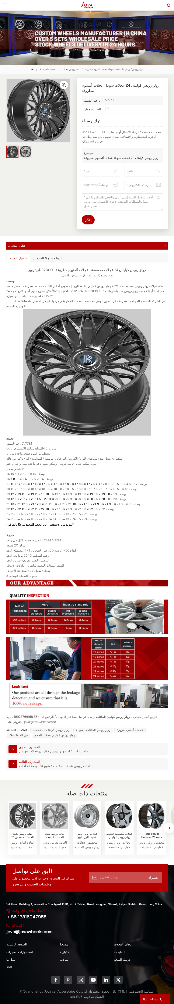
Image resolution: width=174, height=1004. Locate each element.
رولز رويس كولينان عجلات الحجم (54, 735)
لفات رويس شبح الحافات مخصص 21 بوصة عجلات (22, 835)
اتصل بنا (11, 960)
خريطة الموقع (122, 960)
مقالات (64, 960)
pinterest (68, 980)
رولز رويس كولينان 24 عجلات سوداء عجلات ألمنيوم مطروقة (121, 158)
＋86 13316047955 (26, 916)
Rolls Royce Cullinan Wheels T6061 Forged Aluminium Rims (151, 835)
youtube (93, 980)
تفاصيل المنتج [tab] (19, 258)
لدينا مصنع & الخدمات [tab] (47, 258)
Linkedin (106, 980)
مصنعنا (64, 944)
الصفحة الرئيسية (16, 944)
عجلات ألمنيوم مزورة (130, 730)
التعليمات (119, 952)
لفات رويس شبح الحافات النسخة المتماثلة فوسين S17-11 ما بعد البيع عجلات (55, 835)
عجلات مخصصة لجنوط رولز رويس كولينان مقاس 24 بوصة (119, 835)
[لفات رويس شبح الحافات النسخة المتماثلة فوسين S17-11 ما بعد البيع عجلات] (55, 816)
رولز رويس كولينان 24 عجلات (51, 730)
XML (9, 967)
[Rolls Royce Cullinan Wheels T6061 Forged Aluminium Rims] (151, 816)
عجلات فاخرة (49, 69)
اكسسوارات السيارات (19, 952)
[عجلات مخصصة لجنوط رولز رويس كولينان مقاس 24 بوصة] (119, 816)
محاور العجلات (123, 944)
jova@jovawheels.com (29, 931)
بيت (36, 69)
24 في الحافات (18, 735)
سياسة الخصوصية (141, 991)
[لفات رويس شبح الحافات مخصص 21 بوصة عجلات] (22, 816)
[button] (169, 828)
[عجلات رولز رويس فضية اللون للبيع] (87, 816)
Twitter (118, 980)
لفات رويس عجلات (71, 69)
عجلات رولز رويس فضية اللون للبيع (87, 835)
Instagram (81, 980)
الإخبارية (65, 952)
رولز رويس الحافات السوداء (93, 730)
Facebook (55, 980)
